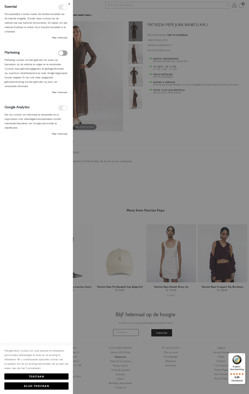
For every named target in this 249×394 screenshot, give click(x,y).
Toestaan (36, 376)
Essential (62, 7)
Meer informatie (60, 38)
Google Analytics (62, 107)
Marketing (62, 53)
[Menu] (243, 355)
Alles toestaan (36, 386)
